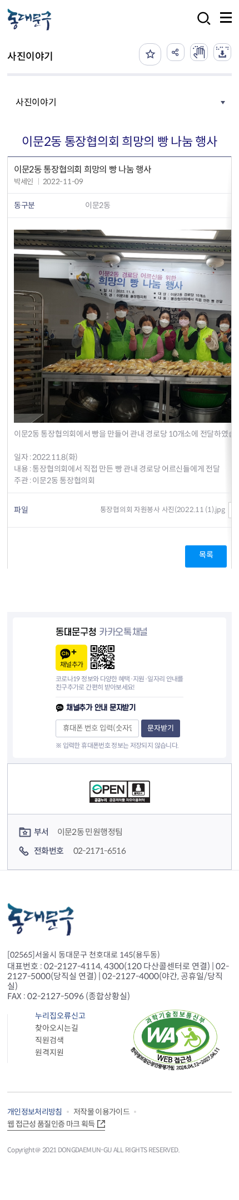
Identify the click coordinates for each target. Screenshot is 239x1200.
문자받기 (160, 728)
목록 (206, 555)
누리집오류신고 (60, 1016)
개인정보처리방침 (34, 1112)
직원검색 (49, 1040)
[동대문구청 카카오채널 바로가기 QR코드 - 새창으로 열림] (102, 657)
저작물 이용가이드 (101, 1112)
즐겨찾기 (150, 54)
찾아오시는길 (56, 1028)
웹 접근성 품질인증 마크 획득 (51, 1124)
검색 (200, 25)
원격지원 (49, 1052)
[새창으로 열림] (199, 52)
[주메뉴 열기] (226, 17)
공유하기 (176, 52)
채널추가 (71, 664)
